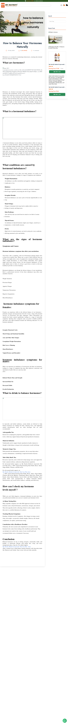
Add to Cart (58, 71)
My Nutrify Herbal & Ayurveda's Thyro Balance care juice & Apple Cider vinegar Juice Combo (57, 64)
